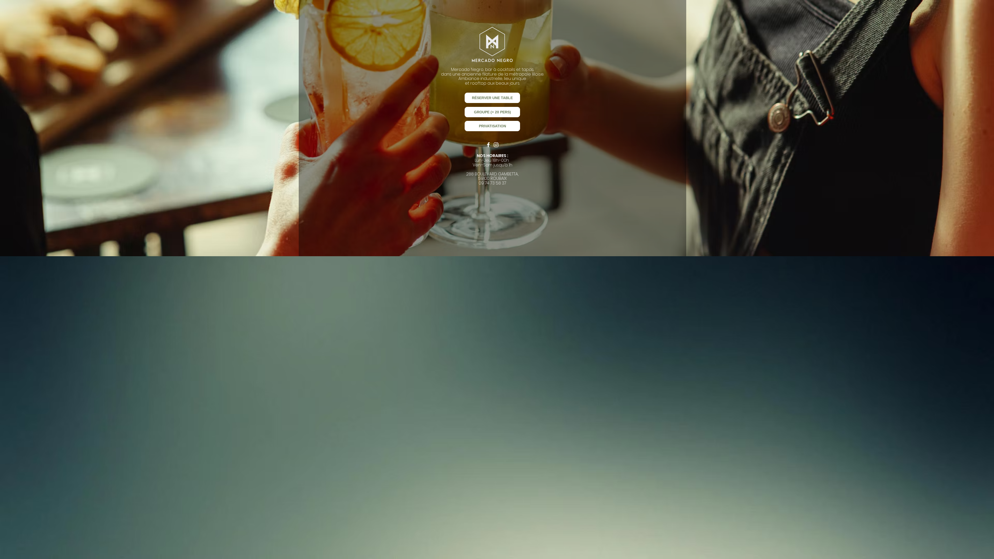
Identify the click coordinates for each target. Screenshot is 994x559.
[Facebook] (488, 145)
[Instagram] (496, 145)
